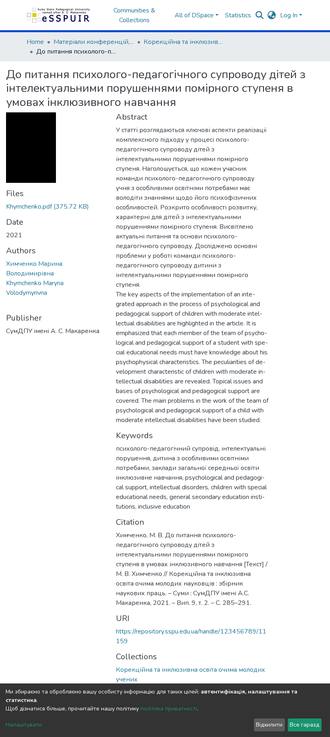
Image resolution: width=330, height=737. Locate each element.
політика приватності (168, 708)
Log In (288, 15)
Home (35, 41)
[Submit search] (259, 15)
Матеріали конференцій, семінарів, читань (94, 41)
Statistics (238, 15)
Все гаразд (304, 725)
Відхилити (269, 725)
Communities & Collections (134, 15)
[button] (271, 15)
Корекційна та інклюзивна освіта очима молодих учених (184, 41)
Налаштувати (24, 725)
